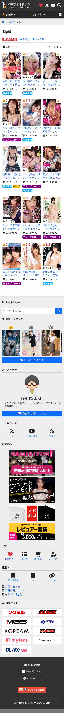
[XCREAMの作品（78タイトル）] (16, 631)
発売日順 (11, 39)
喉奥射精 (7, 93)
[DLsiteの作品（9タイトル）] (16, 650)
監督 (11, 22)
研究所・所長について (33, 413)
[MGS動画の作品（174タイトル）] (16, 622)
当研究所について (15, 590)
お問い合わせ (12, 586)
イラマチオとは (13, 594)
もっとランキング (33, 360)
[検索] (58, 311)
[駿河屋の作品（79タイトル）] (47, 622)
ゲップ (16, 186)
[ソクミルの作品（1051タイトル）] (16, 612)
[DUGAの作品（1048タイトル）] (47, 612)
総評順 (26, 39)
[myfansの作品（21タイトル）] (16, 640)
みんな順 (39, 39)
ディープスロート (11, 139)
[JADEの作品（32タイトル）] (47, 631)
